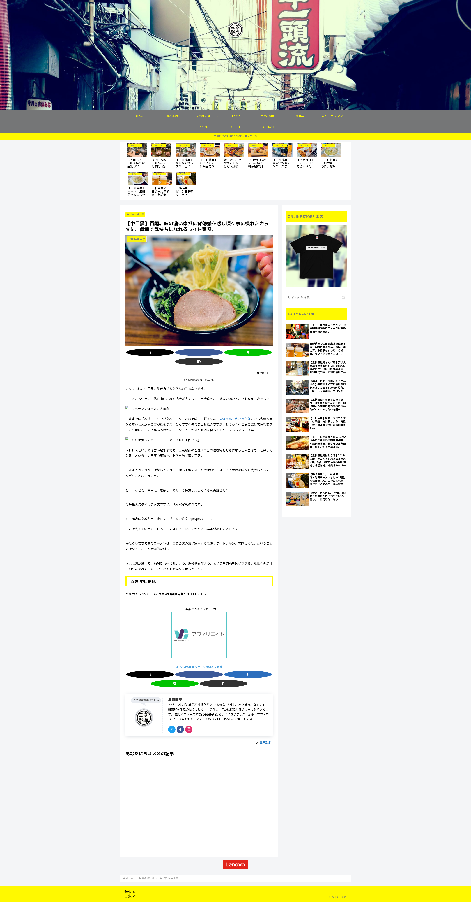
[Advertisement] (199, 802)
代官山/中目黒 (137, 214)
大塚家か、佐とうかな (235, 419)
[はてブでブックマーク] (248, 674)
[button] (199, 361)
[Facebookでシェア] (199, 352)
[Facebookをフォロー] (180, 729)
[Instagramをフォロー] (188, 729)
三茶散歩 (175, 699)
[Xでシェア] (150, 352)
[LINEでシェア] (248, 352)
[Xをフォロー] (172, 729)
